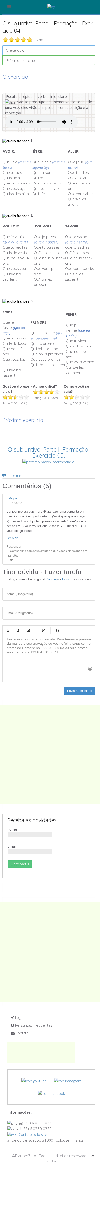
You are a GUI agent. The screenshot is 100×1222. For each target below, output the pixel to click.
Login (19, 1017)
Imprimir (14, 475)
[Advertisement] (50, 754)
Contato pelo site (32, 1134)
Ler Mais (13, 538)
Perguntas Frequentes (33, 1025)
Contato (22, 1033)
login (65, 579)
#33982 (17, 503)
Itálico (18, 630)
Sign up (52, 579)
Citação (57, 630)
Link (43, 630)
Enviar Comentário (79, 690)
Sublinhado (28, 630)
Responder (14, 546)
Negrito (8, 630)
